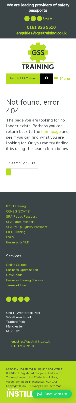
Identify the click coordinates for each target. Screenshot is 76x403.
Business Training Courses (24, 280)
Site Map (55, 386)
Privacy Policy (39, 386)
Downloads (14, 275)
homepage (51, 131)
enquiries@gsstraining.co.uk (40, 33)
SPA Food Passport (20, 222)
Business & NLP (17, 242)
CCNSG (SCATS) (18, 211)
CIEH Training (15, 232)
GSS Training (38, 57)
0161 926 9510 (41, 27)
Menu (65, 78)
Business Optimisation (22, 270)
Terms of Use (16, 285)
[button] (52, 394)
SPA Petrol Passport (21, 216)
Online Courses (16, 265)
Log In (47, 18)
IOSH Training (16, 206)
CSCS (10, 237)
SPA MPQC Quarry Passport (26, 227)
